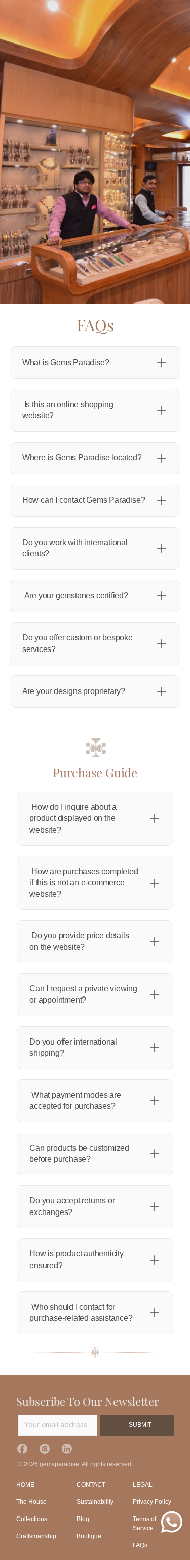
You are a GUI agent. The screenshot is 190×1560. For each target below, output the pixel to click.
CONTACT (91, 1484)
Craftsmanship (36, 1536)
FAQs (140, 1545)
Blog (83, 1519)
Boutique (89, 1536)
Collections (31, 1519)
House (37, 1501)
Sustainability (95, 1501)
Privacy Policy (152, 1501)
